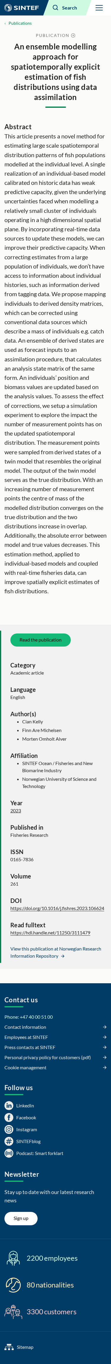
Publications (20, 23)
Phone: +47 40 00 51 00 (28, 1017)
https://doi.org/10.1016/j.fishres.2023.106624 (57, 908)
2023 (15, 810)
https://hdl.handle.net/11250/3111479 (50, 932)
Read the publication (41, 639)
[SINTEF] (21, 7)
